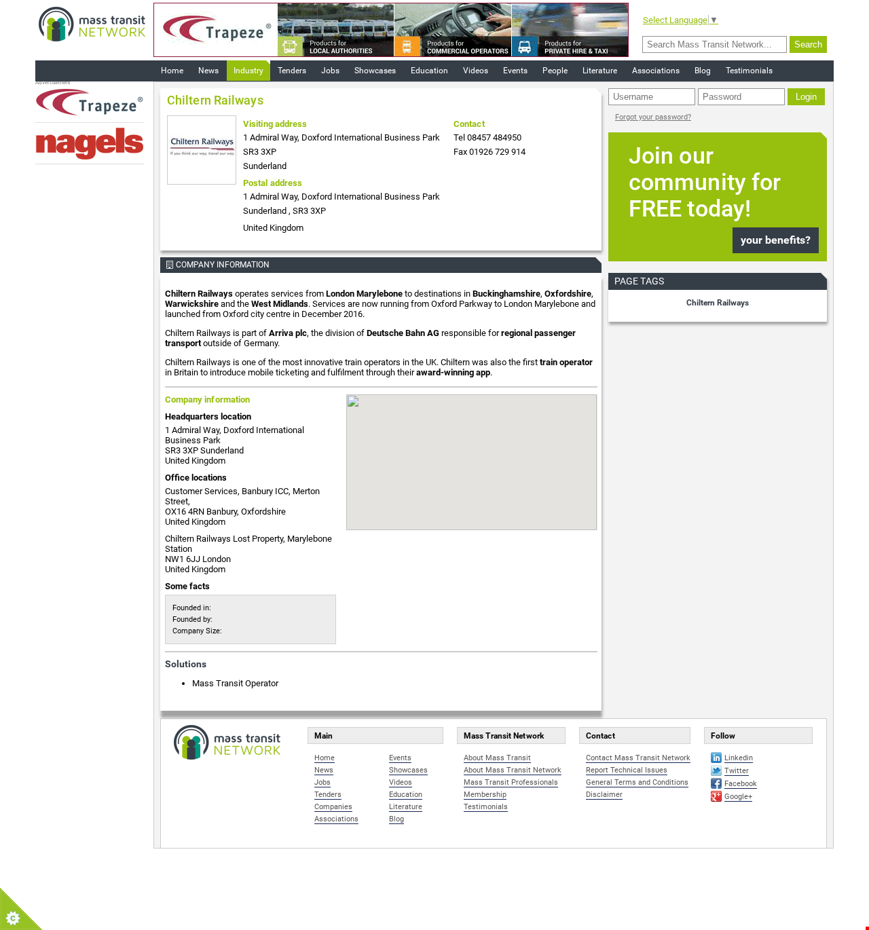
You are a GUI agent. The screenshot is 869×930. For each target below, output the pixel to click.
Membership (485, 794)
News (208, 70)
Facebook (740, 783)
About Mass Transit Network (512, 770)
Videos (475, 70)
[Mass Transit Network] (92, 23)
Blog (703, 70)
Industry (248, 70)
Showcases (375, 70)
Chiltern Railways (717, 303)
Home (172, 70)
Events (515, 70)
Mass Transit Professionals (511, 782)
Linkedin (738, 758)
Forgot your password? (653, 117)
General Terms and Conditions (637, 782)
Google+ (738, 796)
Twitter (736, 770)
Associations (656, 70)
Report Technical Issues (626, 770)
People (555, 70)
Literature (600, 70)
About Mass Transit (497, 758)
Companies (333, 806)
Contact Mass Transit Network (638, 758)
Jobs (330, 70)
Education (429, 70)
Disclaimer (604, 794)
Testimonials (749, 70)
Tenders (292, 70)
